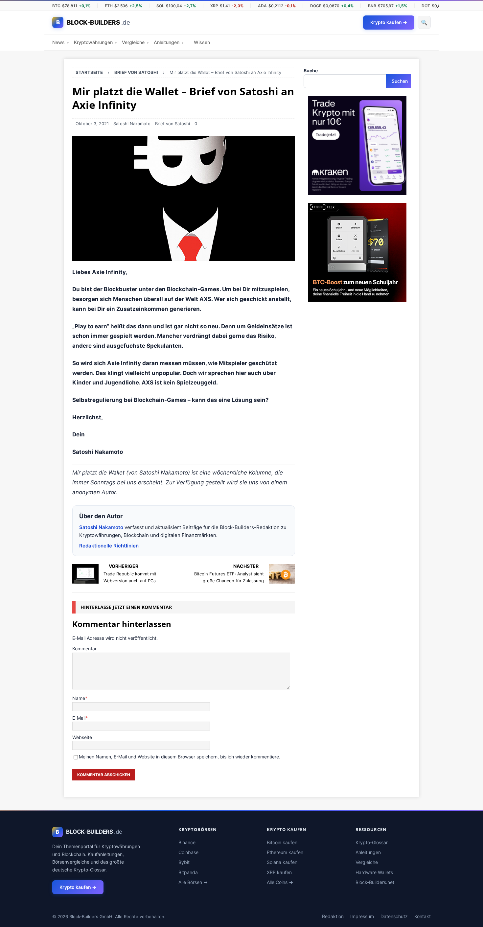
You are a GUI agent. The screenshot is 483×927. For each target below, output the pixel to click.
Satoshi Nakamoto (131, 123)
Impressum (362, 916)
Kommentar (84, 648)
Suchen (400, 81)
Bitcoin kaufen (282, 842)
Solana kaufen (282, 862)
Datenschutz (394, 916)
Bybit (184, 862)
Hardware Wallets (374, 872)
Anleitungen (168, 42)
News (60, 42)
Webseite (82, 737)
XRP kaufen (279, 872)
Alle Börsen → (193, 882)
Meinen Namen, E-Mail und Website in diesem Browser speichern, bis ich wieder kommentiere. (179, 756)
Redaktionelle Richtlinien (109, 546)
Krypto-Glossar (372, 842)
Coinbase (188, 852)
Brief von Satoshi (172, 123)
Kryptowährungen (95, 42)
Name (78, 698)
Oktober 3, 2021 (92, 123)
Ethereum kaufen (285, 852)
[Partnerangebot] (357, 191)
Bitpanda (188, 872)
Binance (187, 842)
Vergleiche (135, 42)
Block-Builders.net (375, 882)
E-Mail (78, 718)
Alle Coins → (280, 882)
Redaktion (333, 916)
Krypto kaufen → (77, 887)
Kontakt (422, 916)
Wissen (202, 42)
